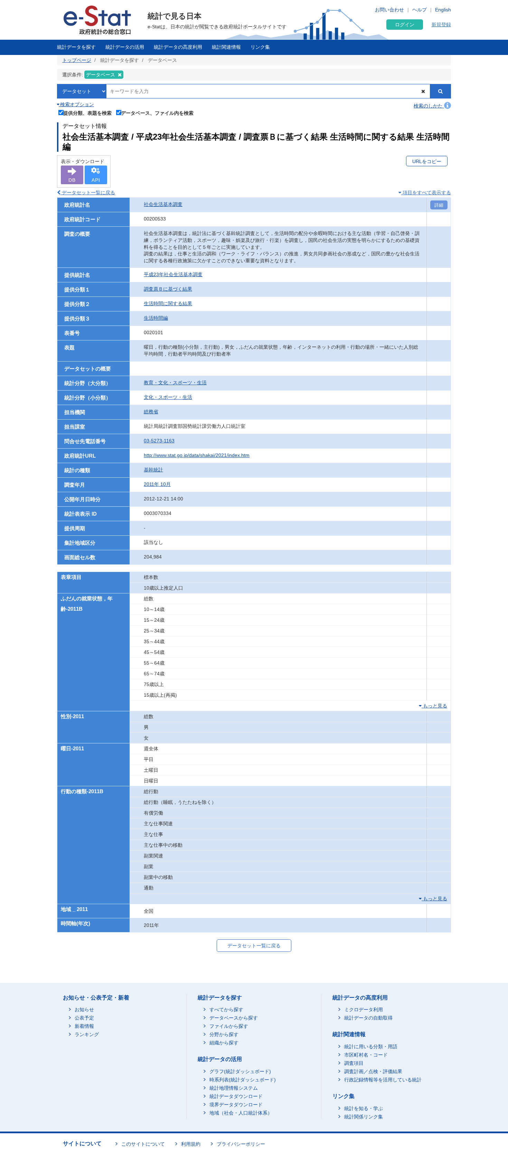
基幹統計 (153, 469)
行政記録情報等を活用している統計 (383, 1079)
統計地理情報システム (233, 1088)
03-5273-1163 (159, 440)
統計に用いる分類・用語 (370, 1046)
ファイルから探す (228, 1026)
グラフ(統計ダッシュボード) (240, 1071)
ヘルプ (419, 9)
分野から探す (223, 1034)
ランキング (87, 1034)
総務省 (151, 411)
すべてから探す (226, 1009)
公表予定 (84, 1017)
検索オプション (76, 104)
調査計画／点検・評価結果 (373, 1071)
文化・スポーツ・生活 (168, 397)
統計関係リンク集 (363, 1116)
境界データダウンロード (236, 1104)
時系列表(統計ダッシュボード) (242, 1079)
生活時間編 (156, 318)
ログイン (404, 24)
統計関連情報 (226, 47)
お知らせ (84, 1009)
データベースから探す (233, 1017)
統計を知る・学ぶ (363, 1108)
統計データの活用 (124, 47)
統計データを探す (76, 47)
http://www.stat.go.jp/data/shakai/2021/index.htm (197, 455)
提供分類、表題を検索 (87, 112)
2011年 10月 (157, 484)
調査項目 (354, 1063)
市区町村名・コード (366, 1054)
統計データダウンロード (236, 1096)
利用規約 (190, 1144)
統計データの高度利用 (178, 47)
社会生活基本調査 (163, 204)
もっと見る (434, 706)
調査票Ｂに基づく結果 (168, 289)
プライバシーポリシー (241, 1144)
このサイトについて (143, 1144)
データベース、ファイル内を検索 (157, 112)
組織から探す (223, 1042)
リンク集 (260, 47)
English (443, 9)
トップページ (76, 60)
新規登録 (441, 24)
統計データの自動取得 (368, 1017)
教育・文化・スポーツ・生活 (175, 382)
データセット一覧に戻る (87, 192)
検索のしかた (429, 106)
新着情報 (84, 1026)
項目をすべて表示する (426, 192)
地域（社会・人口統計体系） (240, 1112)
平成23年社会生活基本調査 (173, 274)
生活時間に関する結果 (168, 303)
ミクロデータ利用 (363, 1009)
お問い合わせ (389, 9)
